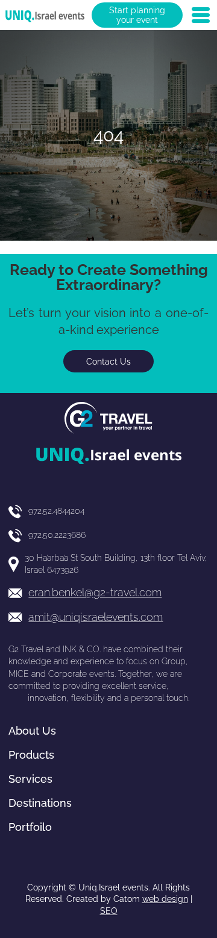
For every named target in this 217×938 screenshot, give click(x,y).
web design (165, 899)
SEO (109, 911)
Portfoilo (30, 827)
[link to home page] (45, 15)
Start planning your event (137, 15)
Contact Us (108, 361)
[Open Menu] (201, 15)
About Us (32, 730)
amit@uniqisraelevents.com (95, 617)
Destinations (40, 803)
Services (30, 779)
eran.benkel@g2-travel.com (95, 592)
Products (31, 754)
